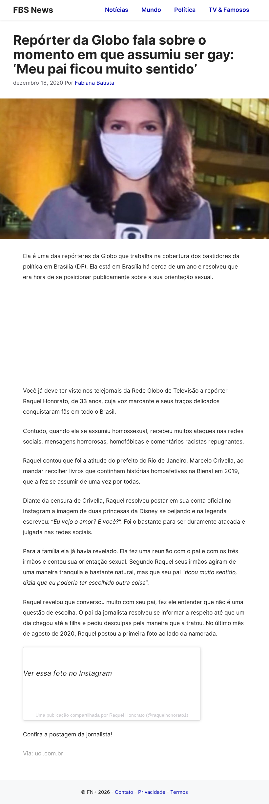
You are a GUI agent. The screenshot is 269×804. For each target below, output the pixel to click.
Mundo (151, 9)
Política (185, 9)
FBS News (33, 10)
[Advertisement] (134, 337)
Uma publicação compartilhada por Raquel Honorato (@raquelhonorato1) (111, 715)
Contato (124, 792)
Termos (179, 792)
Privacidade (151, 792)
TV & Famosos (229, 9)
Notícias (116, 9)
